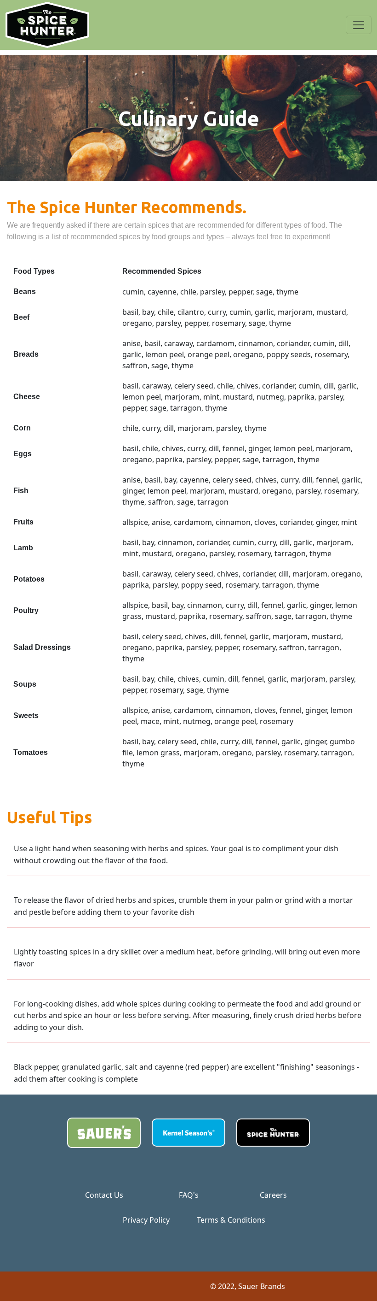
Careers (273, 1195)
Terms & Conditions (231, 1220)
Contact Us (104, 1195)
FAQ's (189, 1195)
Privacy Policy (146, 1220)
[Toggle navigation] (358, 25)
